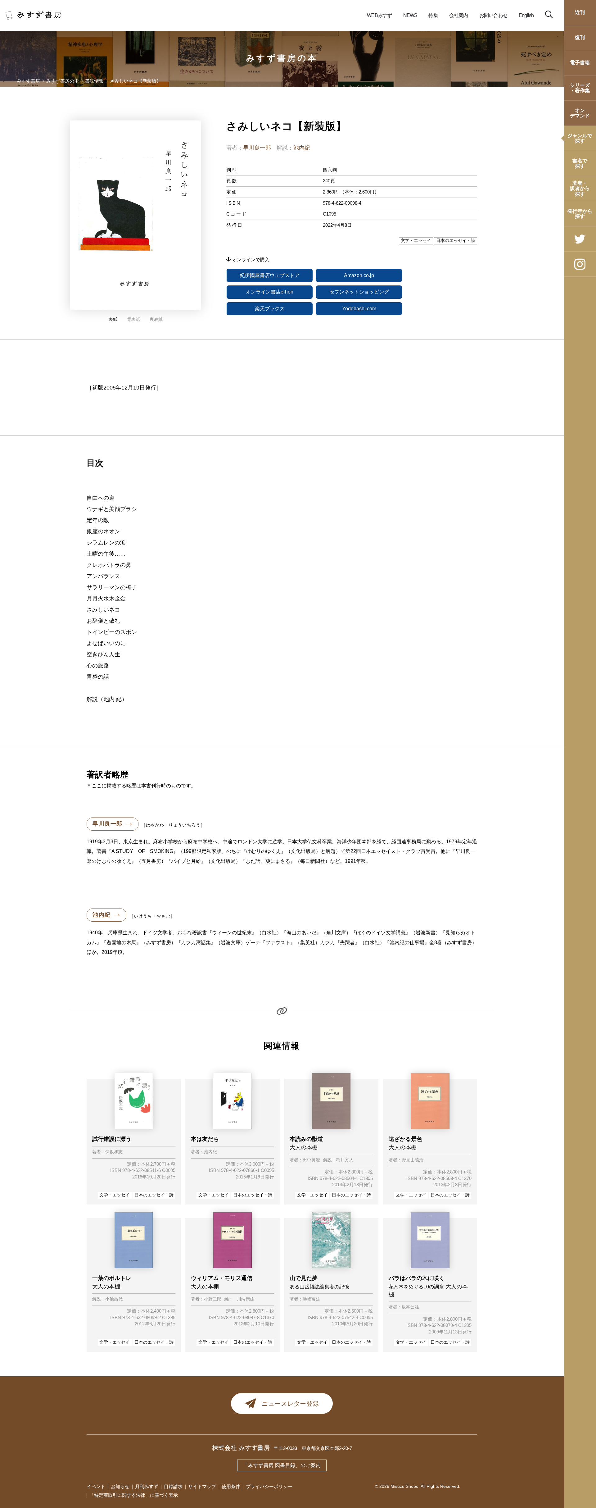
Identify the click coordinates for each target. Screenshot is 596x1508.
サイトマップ (202, 1486)
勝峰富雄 (311, 1299)
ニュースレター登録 (290, 1403)
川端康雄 (245, 1299)
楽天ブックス (270, 308)
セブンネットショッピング (359, 291)
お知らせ (120, 1486)
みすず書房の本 (282, 58)
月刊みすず (146, 1486)
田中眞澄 (311, 1160)
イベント (96, 1486)
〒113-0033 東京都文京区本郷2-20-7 (313, 1448)
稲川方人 (345, 1160)
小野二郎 (212, 1299)
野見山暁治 (412, 1160)
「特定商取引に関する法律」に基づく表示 (133, 1495)
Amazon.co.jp (359, 275)
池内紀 (301, 148)
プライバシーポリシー (269, 1486)
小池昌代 (114, 1299)
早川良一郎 (257, 148)
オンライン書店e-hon (269, 291)
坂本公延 (410, 1307)
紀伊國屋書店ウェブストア (270, 275)
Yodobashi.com (359, 308)
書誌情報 (94, 81)
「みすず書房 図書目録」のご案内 (282, 1465)
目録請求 (173, 1486)
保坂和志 (114, 1152)
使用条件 (231, 1486)
